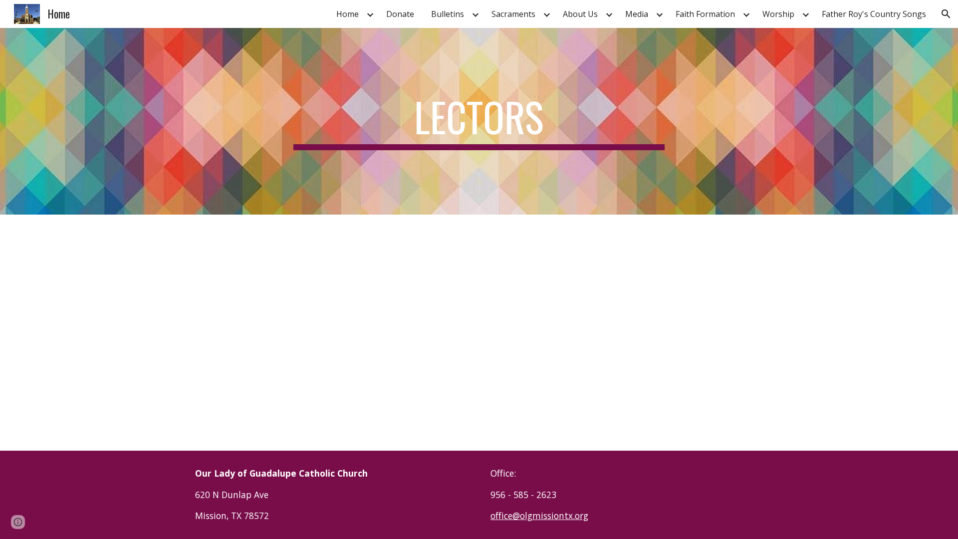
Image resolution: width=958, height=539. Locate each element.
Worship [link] (778, 13)
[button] (946, 14)
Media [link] (636, 13)
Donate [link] (400, 13)
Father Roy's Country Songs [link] (874, 13)
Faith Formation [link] (705, 13)
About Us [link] (580, 13)
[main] (479, 121)
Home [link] (347, 13)
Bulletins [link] (447, 13)
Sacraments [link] (513, 13)
